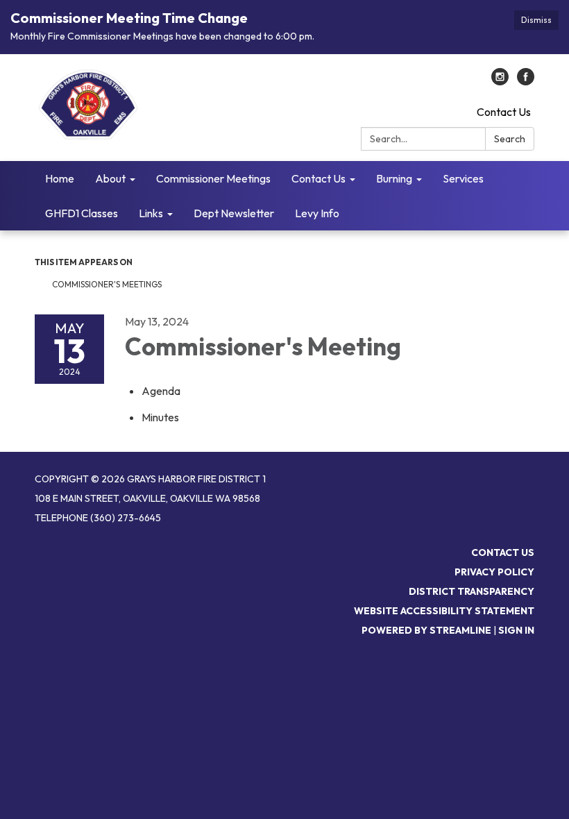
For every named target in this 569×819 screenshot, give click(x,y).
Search (509, 139)
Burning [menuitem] (394, 178)
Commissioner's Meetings (107, 284)
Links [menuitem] (151, 213)
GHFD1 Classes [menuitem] (81, 213)
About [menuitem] (110, 178)
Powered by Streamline (426, 630)
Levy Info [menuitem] (317, 213)
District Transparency (471, 591)
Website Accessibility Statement (444, 611)
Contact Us (504, 112)
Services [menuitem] (463, 178)
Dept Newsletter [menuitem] (234, 213)
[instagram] (500, 81)
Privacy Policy (494, 572)
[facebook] (525, 81)
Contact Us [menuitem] (318, 178)
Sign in (516, 630)
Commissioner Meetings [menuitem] (213, 178)
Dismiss (536, 20)
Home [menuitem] (59, 178)
